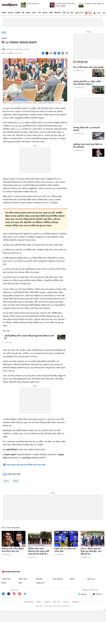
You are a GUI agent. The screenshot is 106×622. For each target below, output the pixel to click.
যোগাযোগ (66, 602)
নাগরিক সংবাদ (6, 579)
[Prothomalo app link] (82, 594)
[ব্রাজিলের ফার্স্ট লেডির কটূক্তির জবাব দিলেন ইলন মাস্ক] (13, 539)
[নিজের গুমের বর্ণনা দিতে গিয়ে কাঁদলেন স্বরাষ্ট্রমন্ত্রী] (52, 4)
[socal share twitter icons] (47, 54)
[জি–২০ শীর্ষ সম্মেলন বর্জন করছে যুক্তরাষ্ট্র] (98, 73)
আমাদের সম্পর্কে (28, 602)
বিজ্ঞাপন (38, 602)
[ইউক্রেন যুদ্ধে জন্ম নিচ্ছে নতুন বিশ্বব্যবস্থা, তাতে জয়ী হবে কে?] (92, 539)
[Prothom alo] (9, 5)
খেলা (39, 13)
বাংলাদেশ (10, 13)
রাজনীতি (17, 13)
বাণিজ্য (28, 13)
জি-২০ (6, 481)
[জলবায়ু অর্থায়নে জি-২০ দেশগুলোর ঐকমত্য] (98, 136)
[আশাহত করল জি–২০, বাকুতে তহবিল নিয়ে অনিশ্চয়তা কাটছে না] (98, 90)
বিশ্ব (23, 13)
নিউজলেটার (75, 602)
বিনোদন (45, 13)
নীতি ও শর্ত (56, 602)
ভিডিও (65, 13)
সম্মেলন (15, 481)
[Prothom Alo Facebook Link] (4, 594)
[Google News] (25, 594)
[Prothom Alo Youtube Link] (20, 594)
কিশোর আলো (23, 579)
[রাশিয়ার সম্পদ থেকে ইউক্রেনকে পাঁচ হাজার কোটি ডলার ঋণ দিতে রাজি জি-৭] (40, 539)
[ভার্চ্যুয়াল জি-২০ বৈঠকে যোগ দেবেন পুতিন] (66, 539)
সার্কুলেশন (47, 602)
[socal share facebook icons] (43, 54)
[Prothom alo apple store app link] (97, 594)
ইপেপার (4, 583)
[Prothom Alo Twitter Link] (9, 594)
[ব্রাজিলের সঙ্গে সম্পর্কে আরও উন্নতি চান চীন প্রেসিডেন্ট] (98, 153)
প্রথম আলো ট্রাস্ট (57, 579)
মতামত (34, 13)
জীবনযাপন (57, 13)
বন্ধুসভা (72, 579)
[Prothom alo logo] (11, 572)
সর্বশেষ (4, 13)
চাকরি (51, 13)
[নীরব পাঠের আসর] (23, 4)
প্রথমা (20, 583)
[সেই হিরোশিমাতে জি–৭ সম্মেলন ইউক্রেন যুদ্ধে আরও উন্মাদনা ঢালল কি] (61, 337)
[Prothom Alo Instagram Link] (15, 594)
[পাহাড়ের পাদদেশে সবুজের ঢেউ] (81, 4)
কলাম (4, 32)
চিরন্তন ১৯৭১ (91, 579)
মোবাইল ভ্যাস (40, 583)
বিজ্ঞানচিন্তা (39, 579)
